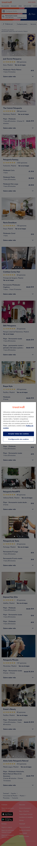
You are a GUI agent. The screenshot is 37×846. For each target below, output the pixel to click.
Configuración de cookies (18, 439)
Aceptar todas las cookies (18, 434)
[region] (18, 423)
